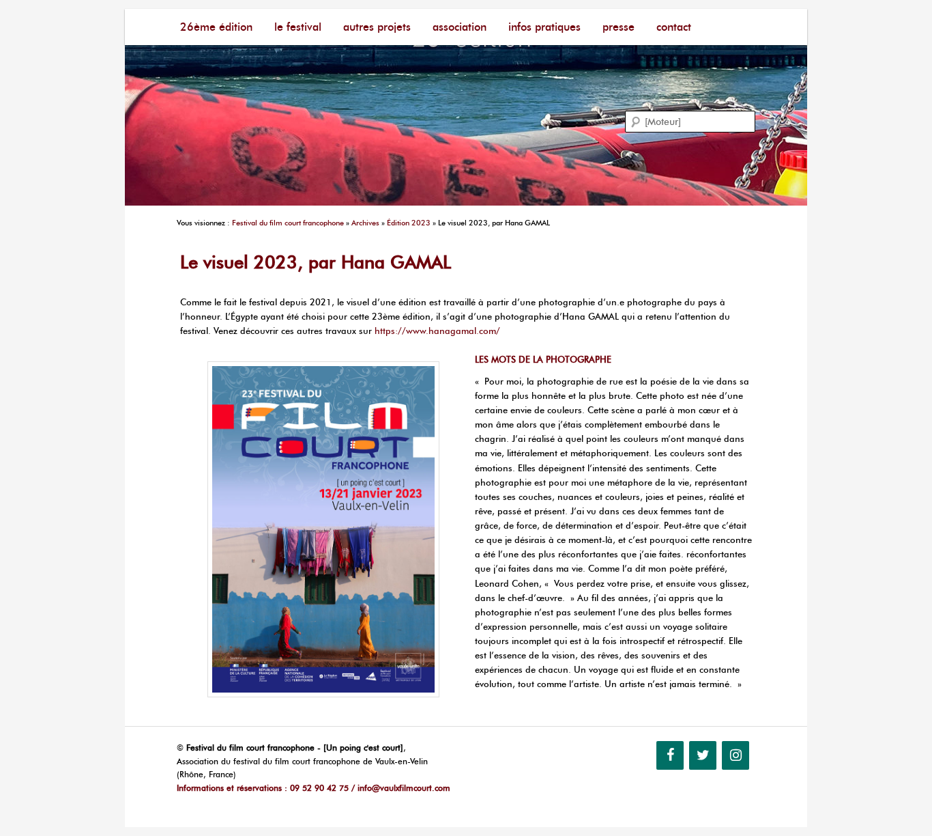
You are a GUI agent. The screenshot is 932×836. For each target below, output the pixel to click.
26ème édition (216, 26)
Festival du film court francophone (288, 222)
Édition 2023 (409, 222)
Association (459, 26)
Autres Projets (377, 26)
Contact (673, 26)
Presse (618, 26)
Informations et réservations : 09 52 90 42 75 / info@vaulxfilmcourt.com (313, 788)
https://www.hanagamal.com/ (437, 330)
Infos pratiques (544, 26)
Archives (365, 222)
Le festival (297, 26)
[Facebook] (670, 755)
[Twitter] (702, 755)
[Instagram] (735, 755)
